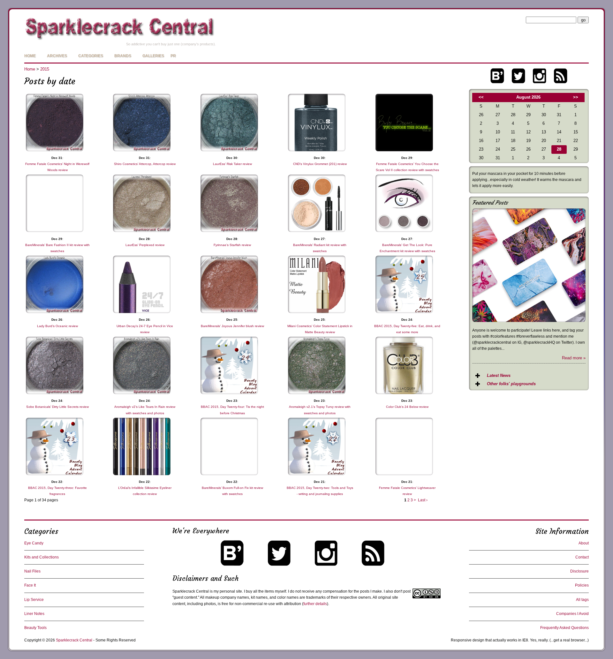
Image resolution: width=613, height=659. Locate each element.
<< (481, 97)
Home (30, 56)
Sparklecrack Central (74, 640)
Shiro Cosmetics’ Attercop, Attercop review (145, 164)
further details (315, 604)
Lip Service (34, 599)
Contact (582, 557)
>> (575, 97)
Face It (30, 585)
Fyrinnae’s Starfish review (232, 245)
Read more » (574, 358)
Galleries (153, 56)
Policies (582, 585)
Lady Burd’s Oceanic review (57, 326)
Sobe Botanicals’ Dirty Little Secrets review (57, 406)
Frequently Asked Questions (564, 627)
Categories (90, 56)
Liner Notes (34, 613)
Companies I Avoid (572, 613)
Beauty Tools (35, 627)
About (584, 543)
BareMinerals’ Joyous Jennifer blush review (232, 326)
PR (173, 56)
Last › (423, 500)
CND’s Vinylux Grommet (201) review (320, 164)
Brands (122, 56)
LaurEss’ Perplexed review (144, 245)
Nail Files (32, 571)
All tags (582, 599)
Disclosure (579, 571)
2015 (44, 69)
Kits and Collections (41, 557)
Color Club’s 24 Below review (407, 406)
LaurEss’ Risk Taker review (232, 164)
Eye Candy (33, 543)
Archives (57, 56)
